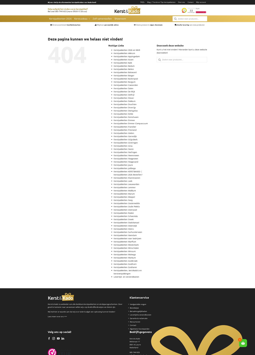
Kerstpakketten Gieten (124, 133)
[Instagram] (53, 338)
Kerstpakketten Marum (124, 193)
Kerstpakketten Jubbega (125, 168)
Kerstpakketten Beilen (124, 69)
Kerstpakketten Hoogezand (126, 162)
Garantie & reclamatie (138, 318)
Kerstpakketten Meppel (124, 197)
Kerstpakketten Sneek (123, 219)
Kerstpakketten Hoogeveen (126, 158)
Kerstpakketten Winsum (124, 251)
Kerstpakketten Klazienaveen (127, 178)
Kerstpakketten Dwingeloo (126, 110)
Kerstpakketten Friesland (125, 130)
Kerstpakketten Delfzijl (124, 95)
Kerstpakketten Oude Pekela (126, 206)
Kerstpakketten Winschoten (126, 248)
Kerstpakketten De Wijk (124, 91)
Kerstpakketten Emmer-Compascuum (131, 123)
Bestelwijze (134, 308)
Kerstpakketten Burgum (124, 82)
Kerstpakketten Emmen (124, 120)
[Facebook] (49, 338)
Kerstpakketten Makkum (125, 190)
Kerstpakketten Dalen (123, 88)
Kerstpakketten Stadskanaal (126, 222)
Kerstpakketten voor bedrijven (127, 238)
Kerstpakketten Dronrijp (125, 107)
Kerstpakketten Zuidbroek (125, 261)
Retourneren (135, 322)
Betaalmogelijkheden (138, 311)
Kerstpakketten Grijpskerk (125, 139)
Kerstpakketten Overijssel (125, 210)
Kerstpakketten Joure (123, 165)
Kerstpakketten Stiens (124, 229)
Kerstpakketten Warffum (125, 241)
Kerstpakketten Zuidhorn (125, 264)
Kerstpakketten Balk (123, 63)
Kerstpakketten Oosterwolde (127, 203)
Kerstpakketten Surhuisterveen (128, 232)
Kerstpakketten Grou (123, 146)
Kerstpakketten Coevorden (126, 85)
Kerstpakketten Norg (123, 200)
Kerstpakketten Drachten (125, 104)
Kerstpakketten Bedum (124, 66)
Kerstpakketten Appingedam (127, 56)
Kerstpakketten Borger (124, 75)
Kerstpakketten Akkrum (124, 53)
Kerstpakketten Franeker (125, 126)
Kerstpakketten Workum (125, 257)
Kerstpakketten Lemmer (124, 187)
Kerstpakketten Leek (123, 181)
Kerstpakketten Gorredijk (125, 136)
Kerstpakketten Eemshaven (126, 117)
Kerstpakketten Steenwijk (125, 225)
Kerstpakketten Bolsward (125, 72)
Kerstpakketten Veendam (125, 235)
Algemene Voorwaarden (139, 329)
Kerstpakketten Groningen (126, 142)
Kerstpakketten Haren (124, 149)
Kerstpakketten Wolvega (125, 254)
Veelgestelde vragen (138, 304)
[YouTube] (58, 338)
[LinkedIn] (62, 338)
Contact (133, 325)
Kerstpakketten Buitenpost (126, 78)
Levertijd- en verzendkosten (126, 277)
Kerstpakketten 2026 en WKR (127, 50)
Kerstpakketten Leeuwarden (126, 184)
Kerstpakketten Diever (124, 98)
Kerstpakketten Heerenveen (126, 155)
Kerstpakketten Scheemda (126, 216)
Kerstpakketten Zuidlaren (125, 267)
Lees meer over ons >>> (57, 316)
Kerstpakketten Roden (124, 213)
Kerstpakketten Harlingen (125, 152)
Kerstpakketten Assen (123, 59)
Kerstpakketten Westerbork (126, 245)
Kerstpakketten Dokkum (124, 101)
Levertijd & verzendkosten (140, 315)
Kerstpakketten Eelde (123, 114)
